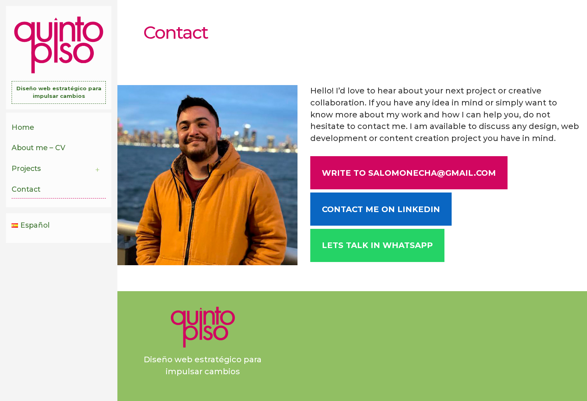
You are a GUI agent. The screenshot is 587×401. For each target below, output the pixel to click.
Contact (26, 189)
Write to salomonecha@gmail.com (409, 173)
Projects (26, 168)
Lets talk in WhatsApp (377, 245)
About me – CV (38, 147)
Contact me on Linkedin (381, 209)
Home (23, 127)
